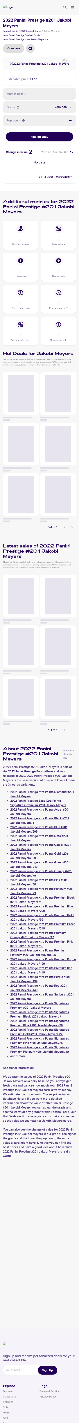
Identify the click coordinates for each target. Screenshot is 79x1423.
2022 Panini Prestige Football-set (30, 771)
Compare (13, 48)
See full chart (45, 177)
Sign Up (47, 1370)
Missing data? (64, 177)
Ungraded (60, 107)
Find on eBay (39, 137)
